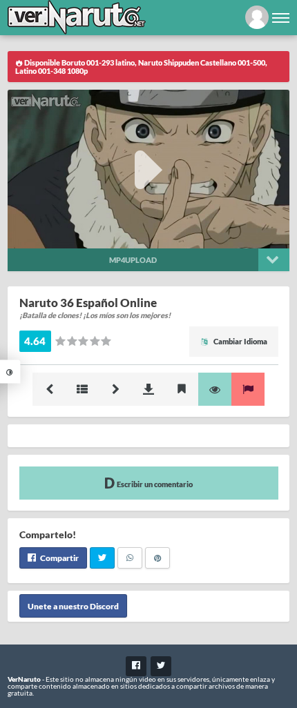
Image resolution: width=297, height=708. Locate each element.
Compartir (59, 558)
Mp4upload (133, 259)
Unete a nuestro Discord (73, 605)
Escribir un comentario (154, 484)
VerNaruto (24, 679)
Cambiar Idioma (239, 341)
